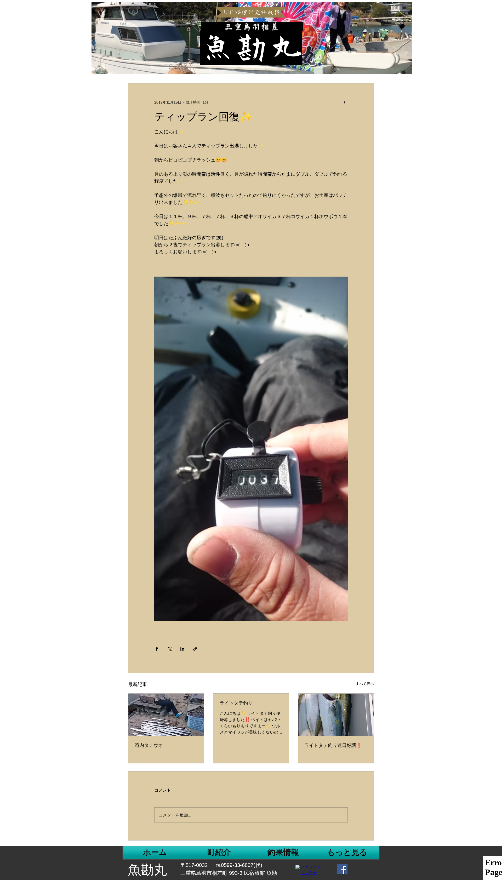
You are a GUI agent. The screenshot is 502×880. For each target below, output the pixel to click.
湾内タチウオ (149, 745)
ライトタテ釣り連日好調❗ (333, 745)
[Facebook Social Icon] (342, 869)
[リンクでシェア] (195, 648)
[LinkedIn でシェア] (182, 648)
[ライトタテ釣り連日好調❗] (336, 715)
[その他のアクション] (344, 102)
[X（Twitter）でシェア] (169, 648)
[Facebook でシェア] (156, 648)
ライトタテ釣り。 (238, 703)
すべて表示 (365, 684)
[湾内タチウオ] (166, 715)
